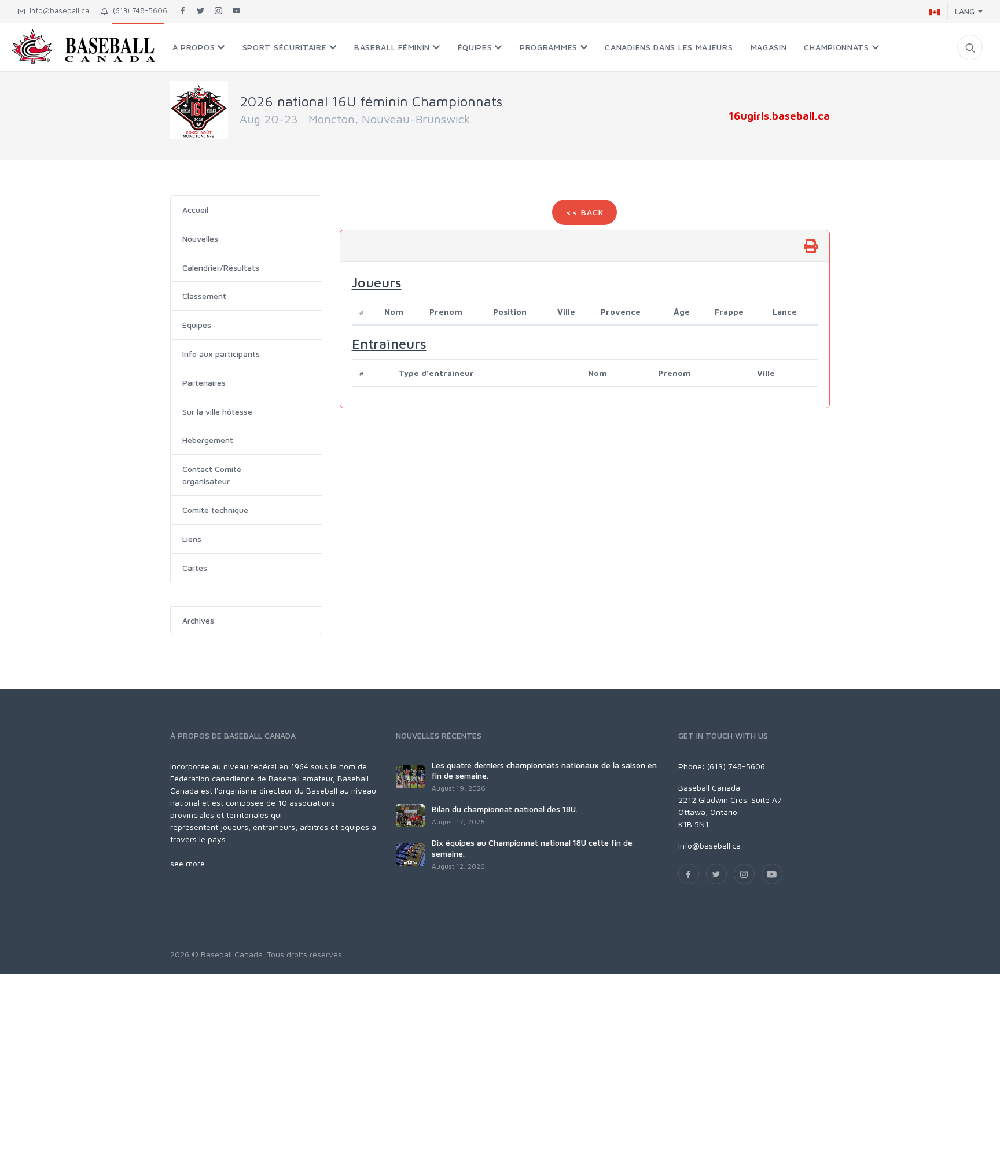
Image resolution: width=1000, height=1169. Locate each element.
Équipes (196, 325)
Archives (198, 620)
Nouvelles (200, 239)
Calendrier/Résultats (220, 267)
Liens (191, 539)
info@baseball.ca (57, 10)
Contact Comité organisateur (211, 475)
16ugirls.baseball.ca (779, 115)
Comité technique (215, 510)
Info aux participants (221, 354)
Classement (204, 296)
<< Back (584, 212)
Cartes (194, 568)
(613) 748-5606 (137, 10)
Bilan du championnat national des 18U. (505, 809)
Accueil (195, 210)
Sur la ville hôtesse (217, 411)
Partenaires (204, 383)
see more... (190, 863)
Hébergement (207, 440)
